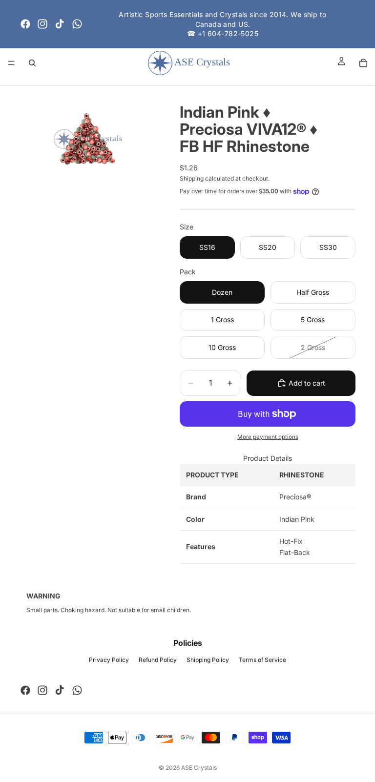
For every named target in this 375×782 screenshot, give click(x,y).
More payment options (267, 436)
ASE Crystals (199, 767)
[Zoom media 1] (88, 139)
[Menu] (11, 63)
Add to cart (307, 383)
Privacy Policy (109, 659)
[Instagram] (42, 24)
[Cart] (363, 63)
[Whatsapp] (77, 24)
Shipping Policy (208, 659)
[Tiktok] (59, 24)
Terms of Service (262, 659)
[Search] (32, 63)
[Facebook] (25, 24)
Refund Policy (158, 659)
